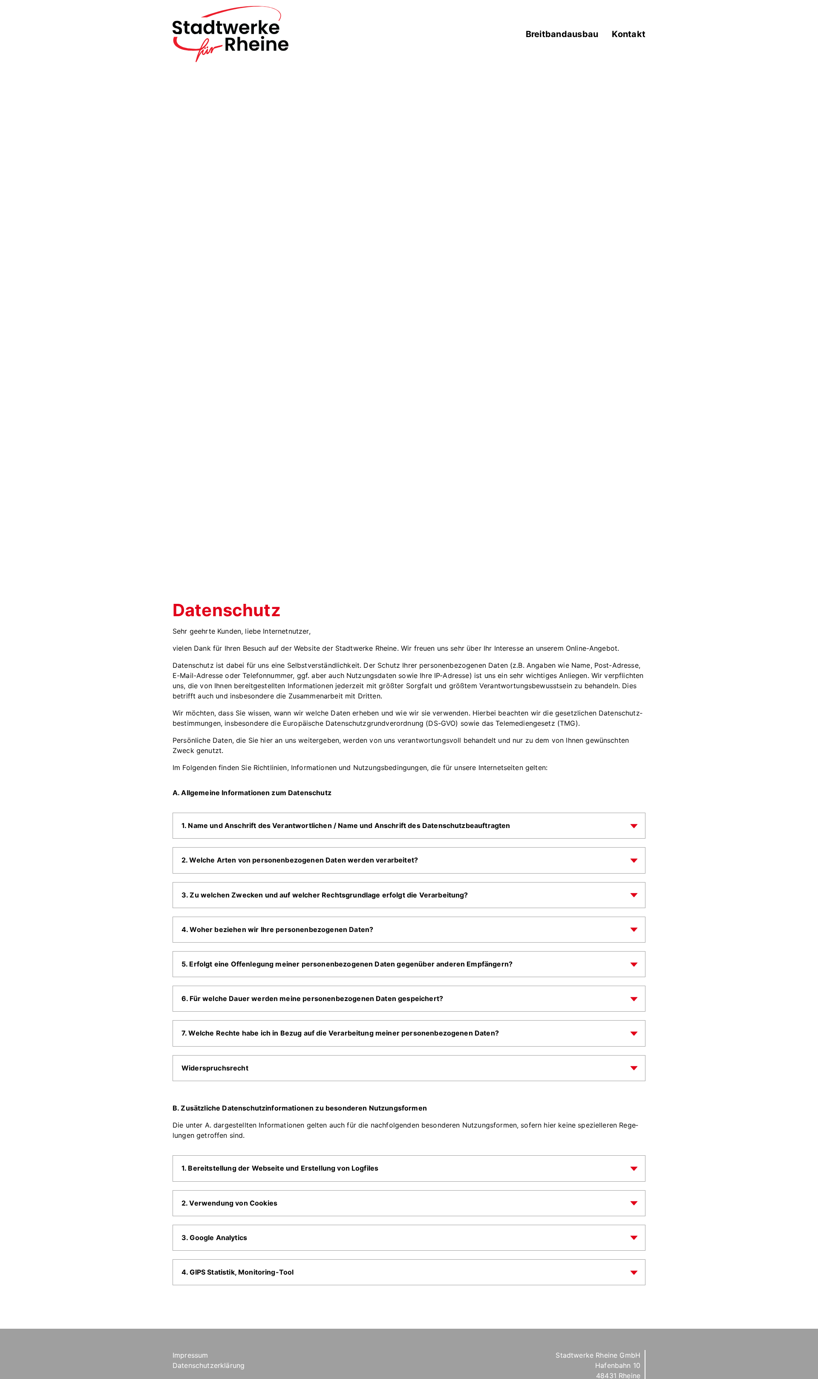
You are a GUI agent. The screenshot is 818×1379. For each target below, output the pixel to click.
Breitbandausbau (562, 34)
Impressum (190, 1355)
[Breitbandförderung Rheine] (230, 34)
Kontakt (628, 34)
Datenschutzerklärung (209, 1365)
